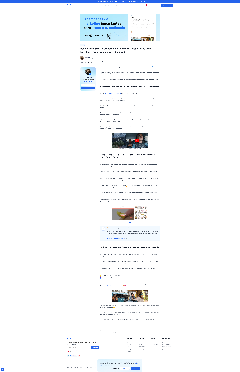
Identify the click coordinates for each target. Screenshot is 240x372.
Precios (124, 5)
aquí (130, 222)
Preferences (116, 368)
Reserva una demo (167, 5)
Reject (124, 368)
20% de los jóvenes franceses (113, 93)
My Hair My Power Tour (112, 285)
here (145, 1)
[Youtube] (79, 356)
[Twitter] (76, 356)
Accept (135, 368)
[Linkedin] (68, 356)
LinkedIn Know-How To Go (107, 263)
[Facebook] (71, 356)
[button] (97, 5)
